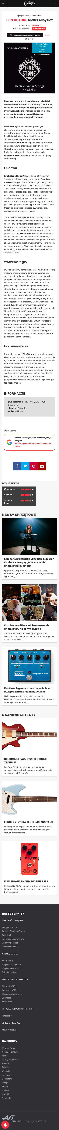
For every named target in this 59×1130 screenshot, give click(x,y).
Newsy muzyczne (10, 1060)
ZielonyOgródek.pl (10, 943)
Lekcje (5, 1083)
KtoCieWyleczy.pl (9, 1030)
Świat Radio (7, 1002)
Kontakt (5, 1094)
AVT (40, 1121)
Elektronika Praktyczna (12, 994)
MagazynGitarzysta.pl (11, 965)
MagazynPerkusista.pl (11, 968)
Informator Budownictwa (13, 939)
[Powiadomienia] (5, 1125)
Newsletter (7, 1098)
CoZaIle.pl (6, 935)
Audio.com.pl (7, 961)
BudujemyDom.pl (9, 927)
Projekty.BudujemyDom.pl (13, 931)
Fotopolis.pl (7, 1016)
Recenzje (6, 1075)
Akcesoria (36, 25)
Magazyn (6, 1090)
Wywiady (6, 1071)
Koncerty (6, 1063)
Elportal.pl (6, 998)
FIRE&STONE (39, 28)
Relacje (5, 1067)
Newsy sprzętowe (10, 1052)
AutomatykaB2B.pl (10, 990)
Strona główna (8, 1048)
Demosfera (7, 1079)
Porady (5, 1086)
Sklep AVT (17, 1121)
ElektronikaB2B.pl (9, 986)
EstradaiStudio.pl (9, 972)
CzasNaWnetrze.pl (10, 947)
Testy (4, 1056)
